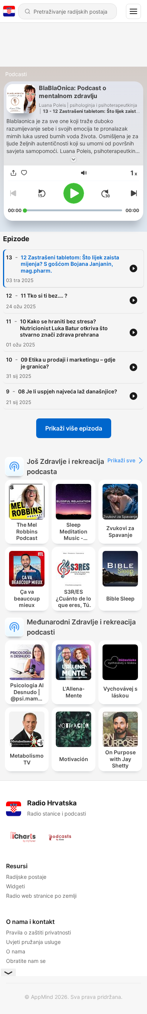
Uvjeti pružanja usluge (33, 942)
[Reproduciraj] (73, 193)
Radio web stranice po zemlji (41, 895)
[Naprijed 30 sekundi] (106, 193)
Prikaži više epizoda (73, 428)
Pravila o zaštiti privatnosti (38, 932)
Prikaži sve (121, 460)
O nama (15, 951)
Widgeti (15, 886)
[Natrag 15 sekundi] (41, 193)
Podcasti (16, 74)
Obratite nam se (26, 961)
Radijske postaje (26, 877)
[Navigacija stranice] (133, 11)
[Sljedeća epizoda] (133, 193)
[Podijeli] (13, 173)
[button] (84, 173)
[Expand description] (73, 159)
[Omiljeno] (23, 173)
